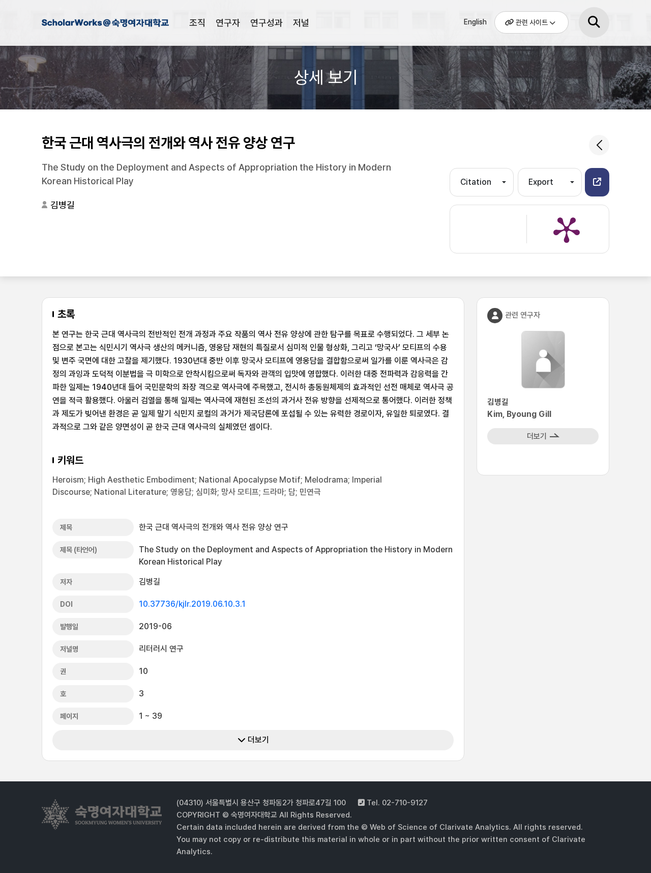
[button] (597, 182)
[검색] (594, 22)
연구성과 (266, 22)
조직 (197, 22)
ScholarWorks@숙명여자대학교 (105, 24)
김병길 (62, 205)
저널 (301, 22)
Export (540, 182)
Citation (475, 182)
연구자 (228, 22)
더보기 (257, 740)
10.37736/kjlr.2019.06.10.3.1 (192, 604)
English (475, 22)
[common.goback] (599, 145)
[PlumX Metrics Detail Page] (566, 229)
